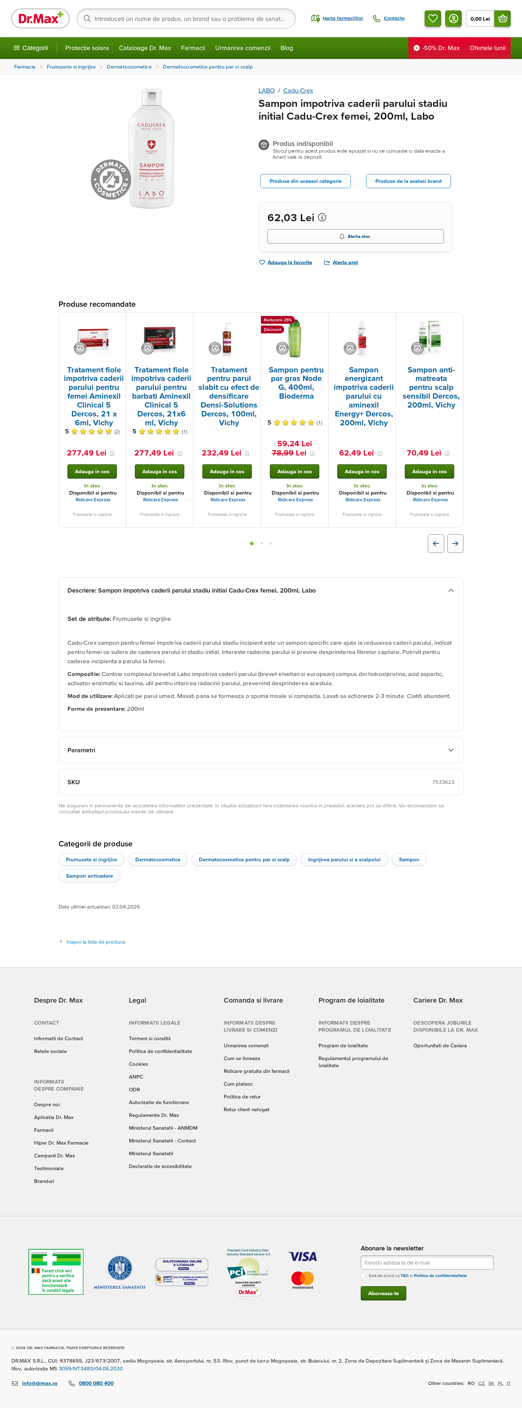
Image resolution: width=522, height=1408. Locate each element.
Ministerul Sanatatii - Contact (162, 1140)
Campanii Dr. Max (54, 1155)
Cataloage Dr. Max (145, 47)
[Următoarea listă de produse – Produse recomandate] (455, 543)
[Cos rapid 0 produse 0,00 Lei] (502, 18)
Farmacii (193, 47)
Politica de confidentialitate (160, 1051)
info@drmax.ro (40, 1383)
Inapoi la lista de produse (96, 942)
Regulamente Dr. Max (154, 1115)
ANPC (136, 1077)
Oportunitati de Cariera (440, 1045)
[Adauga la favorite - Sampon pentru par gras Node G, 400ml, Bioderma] (320, 321)
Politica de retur (242, 1096)
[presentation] (92, 338)
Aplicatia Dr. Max (54, 1117)
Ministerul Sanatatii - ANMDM (163, 1128)
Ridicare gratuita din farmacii (256, 1071)
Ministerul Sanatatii (151, 1153)
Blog (287, 47)
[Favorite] (433, 18)
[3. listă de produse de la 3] (271, 543)
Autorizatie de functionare (159, 1102)
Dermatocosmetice (157, 859)
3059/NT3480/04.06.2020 (91, 1368)
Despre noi (47, 1104)
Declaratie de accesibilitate (160, 1166)
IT (509, 1383)
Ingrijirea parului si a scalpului (344, 859)
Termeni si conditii (149, 1038)
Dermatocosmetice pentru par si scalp (244, 859)
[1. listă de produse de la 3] (251, 543)
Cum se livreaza (242, 1058)
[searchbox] (186, 18)
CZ (481, 1383)
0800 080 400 (96, 1383)
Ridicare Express (93, 499)
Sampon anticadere (89, 876)
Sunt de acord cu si (418, 1275)
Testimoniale (49, 1168)
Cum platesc (238, 1084)
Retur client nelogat (247, 1109)
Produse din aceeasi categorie (306, 181)
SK (491, 1383)
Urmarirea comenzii (243, 47)
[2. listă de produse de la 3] (261, 543)
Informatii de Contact (58, 1038)
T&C (405, 1275)
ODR (134, 1089)
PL (500, 1383)
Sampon (409, 859)
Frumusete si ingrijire (91, 859)
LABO (267, 90)
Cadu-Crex (298, 90)
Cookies (138, 1064)
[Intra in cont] (453, 18)
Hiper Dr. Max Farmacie (61, 1143)
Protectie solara (87, 47)
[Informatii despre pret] (322, 217)
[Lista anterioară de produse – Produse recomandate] (436, 543)
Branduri (44, 1181)
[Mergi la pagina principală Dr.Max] (40, 18)
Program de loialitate (343, 1045)
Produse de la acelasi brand (408, 181)
